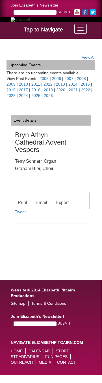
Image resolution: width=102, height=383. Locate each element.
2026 (48, 95)
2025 (35, 95)
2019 (48, 90)
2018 (35, 90)
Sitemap (18, 303)
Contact (66, 362)
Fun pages (56, 356)
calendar (39, 351)
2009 (11, 84)
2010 (23, 84)
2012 (48, 84)
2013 (60, 84)
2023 (11, 95)
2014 (72, 84)
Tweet (20, 212)
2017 (23, 90)
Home (17, 351)
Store (62, 351)
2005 (44, 78)
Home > (13, 50)
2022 (85, 90)
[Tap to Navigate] (80, 29)
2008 (81, 78)
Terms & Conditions (48, 303)
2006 (56, 78)
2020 (60, 90)
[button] (98, 27)
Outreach (22, 362)
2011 (35, 84)
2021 (73, 90)
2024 (23, 95)
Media (45, 362)
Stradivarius (25, 356)
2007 (68, 78)
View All (88, 57)
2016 (11, 90)
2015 (85, 84)
